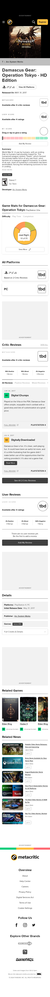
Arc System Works (14, 62)
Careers (25, 886)
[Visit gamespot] (25, 945)
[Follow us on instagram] (25, 926)
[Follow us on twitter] (33, 926)
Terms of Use (25, 902)
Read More (10, 463)
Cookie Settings (25, 908)
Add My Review (25, 144)
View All (44, 345)
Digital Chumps (17, 395)
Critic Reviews (11, 345)
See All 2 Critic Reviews (25, 480)
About (25, 876)
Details (7, 595)
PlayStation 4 (38, 425)
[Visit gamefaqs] (25, 960)
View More (23, 249)
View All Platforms (26, 87)
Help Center (25, 881)
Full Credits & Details (13, 631)
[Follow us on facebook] (16, 926)
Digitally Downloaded (20, 440)
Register (42, 22)
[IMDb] (39, 974)
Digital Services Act (25, 897)
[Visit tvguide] (25, 953)
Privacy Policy (25, 892)
